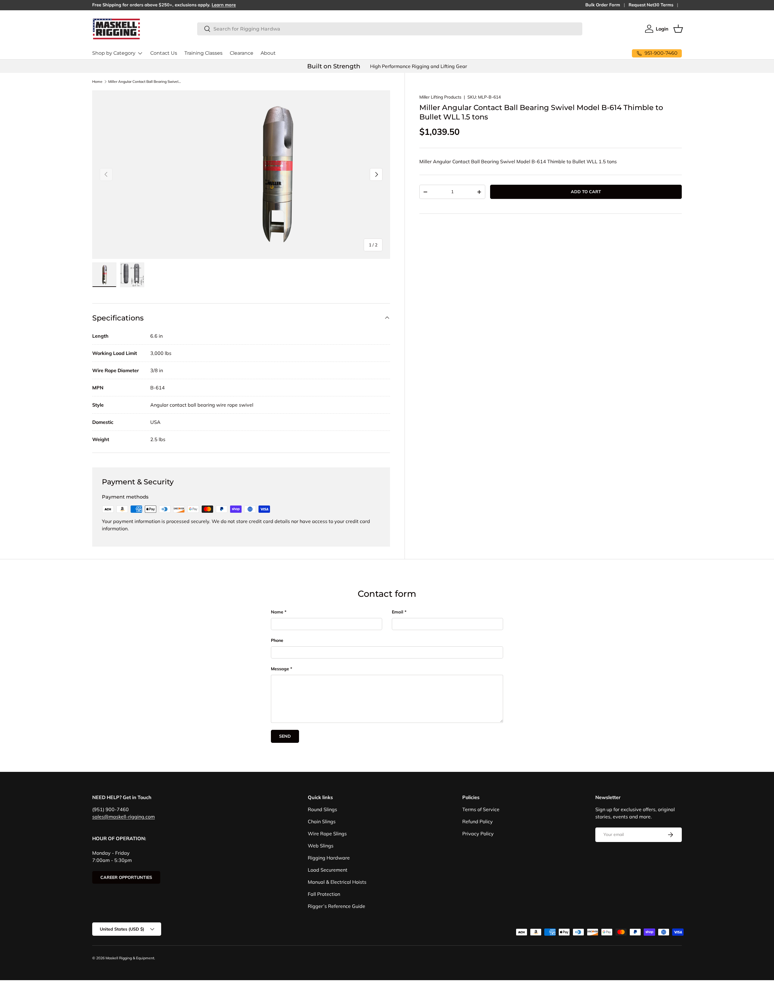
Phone (277, 640)
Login (662, 29)
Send (285, 736)
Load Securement (327, 870)
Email (397, 612)
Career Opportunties (126, 877)
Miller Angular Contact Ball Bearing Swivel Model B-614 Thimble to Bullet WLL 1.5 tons (144, 81)
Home (97, 81)
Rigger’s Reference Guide (336, 906)
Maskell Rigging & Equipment (130, 958)
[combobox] (389, 28)
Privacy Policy (478, 834)
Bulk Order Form (602, 5)
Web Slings (320, 846)
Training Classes (203, 53)
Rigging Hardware (329, 858)
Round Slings (322, 809)
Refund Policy (477, 821)
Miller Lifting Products (440, 97)
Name (277, 612)
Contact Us (163, 53)
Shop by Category (113, 53)
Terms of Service (480, 809)
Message (280, 668)
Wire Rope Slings (327, 834)
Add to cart (586, 191)
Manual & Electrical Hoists (337, 882)
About (268, 53)
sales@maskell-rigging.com (123, 817)
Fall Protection (324, 894)
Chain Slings (322, 821)
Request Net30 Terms (651, 5)
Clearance (241, 53)
